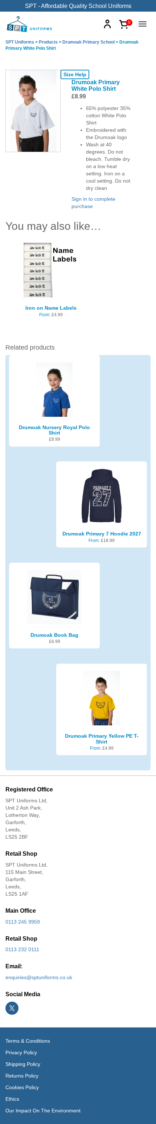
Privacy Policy (21, 1052)
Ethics (12, 1099)
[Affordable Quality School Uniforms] (30, 24)
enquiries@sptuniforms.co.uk (38, 977)
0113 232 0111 (22, 949)
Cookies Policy (22, 1087)
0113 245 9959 (22, 922)
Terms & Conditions (27, 1041)
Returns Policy (21, 1076)
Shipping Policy (22, 1064)
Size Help (74, 74)
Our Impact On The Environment (43, 1110)
